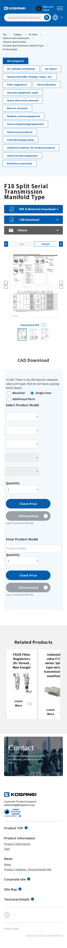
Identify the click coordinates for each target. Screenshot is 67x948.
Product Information (17, 844)
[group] (21, 684)
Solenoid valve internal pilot (16, 38)
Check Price (28, 504)
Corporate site (15, 879)
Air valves (33, 34)
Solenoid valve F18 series (14, 41)
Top (5, 34)
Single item (43, 393)
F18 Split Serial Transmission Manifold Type (23, 45)
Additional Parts (24, 399)
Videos (22, 230)
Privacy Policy (11, 928)
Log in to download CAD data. (20, 523)
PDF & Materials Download (37, 209)
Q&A (7, 849)
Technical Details (17, 899)
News (7, 864)
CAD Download (29, 219)
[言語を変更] (57, 17)
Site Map (10, 889)
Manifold (19, 393)
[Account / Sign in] (39, 8)
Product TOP (13, 828)
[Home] (14, 8)
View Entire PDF (29, 325)
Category (17, 34)
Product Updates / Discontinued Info (27, 869)
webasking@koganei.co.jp (19, 805)
